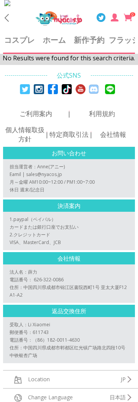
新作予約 (89, 40)
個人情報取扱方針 (24, 134)
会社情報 (113, 134)
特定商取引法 (69, 134)
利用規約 (102, 113)
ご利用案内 (36, 113)
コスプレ (19, 40)
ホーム (54, 40)
